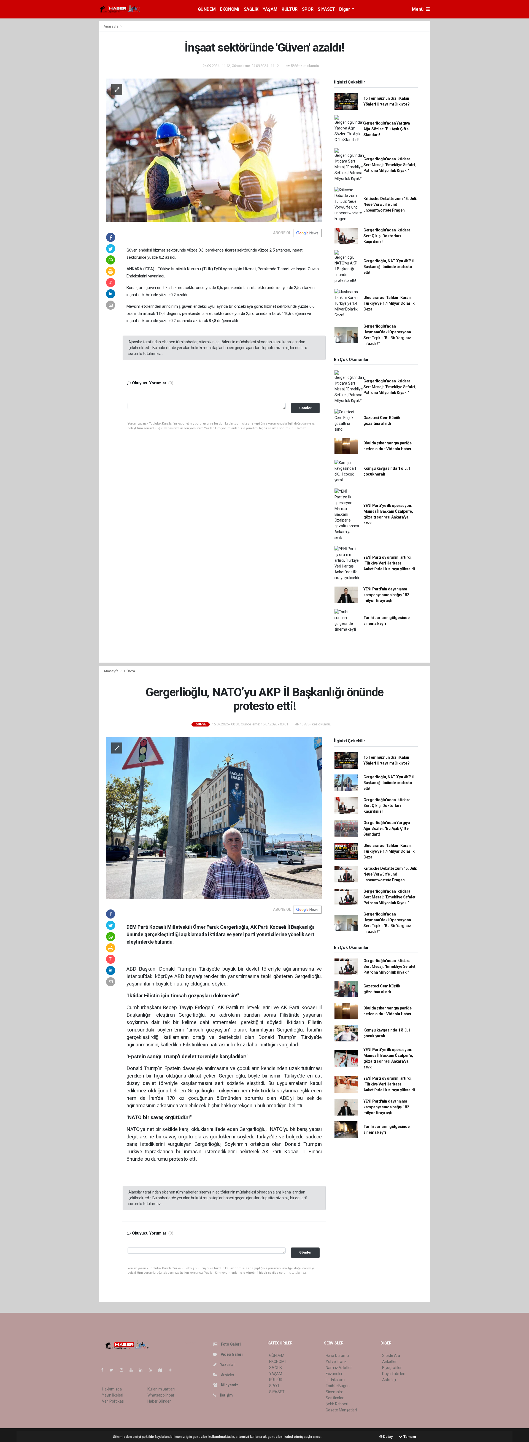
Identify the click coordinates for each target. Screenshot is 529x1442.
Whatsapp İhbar (160, 1395)
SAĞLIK (251, 9)
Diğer (345, 9)
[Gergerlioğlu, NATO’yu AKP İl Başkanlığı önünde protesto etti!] (214, 817)
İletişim (226, 1395)
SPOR (307, 9)
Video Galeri (231, 1354)
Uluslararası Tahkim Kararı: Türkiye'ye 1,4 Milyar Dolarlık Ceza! (389, 303)
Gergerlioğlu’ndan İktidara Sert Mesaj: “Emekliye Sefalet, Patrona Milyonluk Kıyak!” (390, 165)
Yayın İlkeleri (112, 1395)
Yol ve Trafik (336, 1361)
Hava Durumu (337, 1355)
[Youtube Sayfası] (133, 1370)
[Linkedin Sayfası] (143, 1370)
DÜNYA (129, 671)
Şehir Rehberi (337, 1404)
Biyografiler (392, 1367)
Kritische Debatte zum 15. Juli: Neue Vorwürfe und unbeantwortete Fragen (390, 204)
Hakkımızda (112, 1389)
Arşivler (227, 1375)
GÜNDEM (207, 9)
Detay (387, 1437)
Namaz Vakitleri (339, 1367)
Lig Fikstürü (335, 1380)
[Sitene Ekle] (172, 1370)
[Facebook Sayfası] (104, 1370)
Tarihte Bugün (338, 1386)
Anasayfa (111, 26)
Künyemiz (229, 1385)
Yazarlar (227, 1364)
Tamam (409, 1437)
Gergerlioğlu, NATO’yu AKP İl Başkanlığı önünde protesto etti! (388, 267)
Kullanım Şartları (161, 1389)
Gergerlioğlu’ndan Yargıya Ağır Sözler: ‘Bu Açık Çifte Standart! (386, 129)
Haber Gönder (159, 1401)
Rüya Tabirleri (393, 1373)
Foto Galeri (230, 1344)
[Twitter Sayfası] (114, 1370)
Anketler (389, 1361)
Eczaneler (334, 1373)
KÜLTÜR (290, 9)
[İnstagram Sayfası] (124, 1370)
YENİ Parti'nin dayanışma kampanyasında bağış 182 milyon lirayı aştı (386, 595)
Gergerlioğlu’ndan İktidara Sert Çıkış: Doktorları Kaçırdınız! (387, 236)
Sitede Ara (391, 1355)
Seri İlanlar (335, 1398)
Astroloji (389, 1380)
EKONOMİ (229, 9)
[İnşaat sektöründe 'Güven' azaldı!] (214, 150)
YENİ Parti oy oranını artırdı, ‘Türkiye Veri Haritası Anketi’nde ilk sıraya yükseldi (389, 563)
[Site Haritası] (162, 1370)
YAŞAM (270, 9)
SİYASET (326, 9)
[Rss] (152, 1370)
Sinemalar (334, 1392)
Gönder (305, 408)
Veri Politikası (113, 1401)
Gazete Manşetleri (341, 1410)
